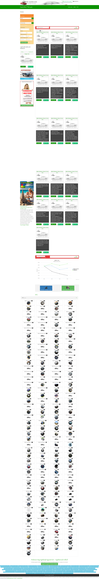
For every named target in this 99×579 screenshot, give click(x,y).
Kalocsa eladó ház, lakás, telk (26, 569)
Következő (30, 51)
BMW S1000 (56, 491)
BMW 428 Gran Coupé (56, 371)
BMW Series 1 (28, 523)
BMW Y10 (70, 540)
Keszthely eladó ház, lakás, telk (90, 568)
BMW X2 (28, 534)
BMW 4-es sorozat (56, 360)
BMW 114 (42, 300)
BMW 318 (56, 338)
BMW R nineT (56, 485)
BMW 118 (70, 300)
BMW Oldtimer (42, 485)
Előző (23, 51)
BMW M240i (70, 474)
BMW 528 (42, 393)
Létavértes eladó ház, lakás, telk (36, 569)
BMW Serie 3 (28, 513)
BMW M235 (56, 474)
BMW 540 (56, 398)
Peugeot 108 (27, 53)
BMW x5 (70, 534)
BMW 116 (56, 300)
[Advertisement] (27, 143)
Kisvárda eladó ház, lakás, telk (47, 572)
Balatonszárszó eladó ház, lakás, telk (11, 570)
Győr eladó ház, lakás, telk (75, 565)
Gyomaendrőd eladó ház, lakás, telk (47, 569)
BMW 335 (56, 355)
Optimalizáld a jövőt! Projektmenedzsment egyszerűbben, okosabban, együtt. (26, 207)
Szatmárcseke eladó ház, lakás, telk (7, 569)
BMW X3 (42, 534)
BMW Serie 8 (70, 518)
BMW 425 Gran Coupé (28, 371)
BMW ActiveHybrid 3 (56, 436)
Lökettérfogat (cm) (24, 37)
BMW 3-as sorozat (70, 333)
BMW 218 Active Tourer (70, 322)
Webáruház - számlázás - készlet (46, 289)
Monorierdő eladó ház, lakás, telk (18, 568)
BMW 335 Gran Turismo (70, 355)
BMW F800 (56, 453)
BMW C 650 (70, 442)
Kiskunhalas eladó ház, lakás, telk (32, 570)
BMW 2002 (28, 317)
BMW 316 (42, 338)
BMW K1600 (28, 469)
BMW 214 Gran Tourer (56, 317)
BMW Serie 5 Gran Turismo (70, 513)
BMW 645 (42, 415)
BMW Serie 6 (28, 518)
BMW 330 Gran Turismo (42, 355)
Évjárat (21, 30)
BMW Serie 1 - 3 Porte (56, 502)
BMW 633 (42, 409)
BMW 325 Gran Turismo (42, 349)
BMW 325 (28, 349)
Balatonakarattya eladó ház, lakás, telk (9, 572)
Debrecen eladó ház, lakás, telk (23, 565)
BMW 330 (28, 355)
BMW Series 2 (42, 523)
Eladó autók (70, 7)
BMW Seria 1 (70, 491)
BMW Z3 (42, 545)
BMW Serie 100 (56, 507)
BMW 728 (70, 420)
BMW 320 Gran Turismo (42, 344)
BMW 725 (56, 420)
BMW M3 (28, 480)
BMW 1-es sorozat (28, 300)
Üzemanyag (22, 27)
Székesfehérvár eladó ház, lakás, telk (49, 568)
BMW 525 (28, 393)
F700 (77, 7)
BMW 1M (56, 311)
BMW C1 (42, 447)
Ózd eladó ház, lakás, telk (41, 570)
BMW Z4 (56, 545)
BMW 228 (56, 333)
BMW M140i (28, 474)
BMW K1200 (56, 464)
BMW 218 (56, 322)
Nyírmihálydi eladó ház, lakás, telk (68, 573)
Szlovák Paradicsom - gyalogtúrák (68, 289)
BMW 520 (28, 387)
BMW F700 (42, 453)
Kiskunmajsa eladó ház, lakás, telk (88, 570)
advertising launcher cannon (11, 578)
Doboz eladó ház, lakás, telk (66, 569)
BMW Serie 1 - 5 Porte (70, 502)
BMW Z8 (28, 551)
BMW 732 (42, 425)
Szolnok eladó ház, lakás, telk (28, 568)
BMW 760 (56, 431)
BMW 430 (70, 371)
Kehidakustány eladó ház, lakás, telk (55, 565)
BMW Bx (56, 442)
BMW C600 (56, 447)
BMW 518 (70, 382)
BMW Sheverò (56, 529)
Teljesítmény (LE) (23, 34)
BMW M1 (56, 469)
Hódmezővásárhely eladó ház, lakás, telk (79, 568)
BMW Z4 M (70, 545)
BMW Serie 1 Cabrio (28, 507)
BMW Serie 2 (70, 507)
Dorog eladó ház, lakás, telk (68, 568)
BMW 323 (56, 344)
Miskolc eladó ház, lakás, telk (33, 565)
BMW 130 (70, 306)
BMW (75, 7)
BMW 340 (28, 360)
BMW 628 (70, 404)
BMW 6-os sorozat (56, 404)
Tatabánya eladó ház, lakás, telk (92, 569)
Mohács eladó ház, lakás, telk (30, 573)
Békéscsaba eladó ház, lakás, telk (91, 572)
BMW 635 (56, 409)
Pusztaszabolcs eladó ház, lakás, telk (79, 572)
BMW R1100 (70, 485)
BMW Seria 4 (56, 496)
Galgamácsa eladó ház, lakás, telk (60, 570)
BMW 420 (42, 366)
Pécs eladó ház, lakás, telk (14, 565)
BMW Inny (70, 458)
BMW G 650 (70, 453)
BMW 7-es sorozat (42, 420)
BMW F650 (28, 453)
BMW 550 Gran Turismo (28, 404)
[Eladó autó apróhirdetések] (27, 73)
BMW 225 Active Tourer (42, 333)
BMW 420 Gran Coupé (56, 366)
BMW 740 (70, 425)
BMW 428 (42, 371)
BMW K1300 (70, 464)
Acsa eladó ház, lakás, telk (74, 569)
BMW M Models (42, 469)
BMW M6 (28, 485)
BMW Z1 (28, 545)
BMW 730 (28, 425)
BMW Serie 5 (56, 513)
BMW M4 (42, 480)
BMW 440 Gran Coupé (28, 382)
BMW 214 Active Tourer (42, 317)
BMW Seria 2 (28, 496)
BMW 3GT (42, 360)
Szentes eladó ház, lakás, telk (49, 573)
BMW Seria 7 (42, 502)
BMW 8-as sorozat (70, 431)
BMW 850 (42, 436)
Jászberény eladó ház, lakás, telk (22, 570)
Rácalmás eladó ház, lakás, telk (39, 573)
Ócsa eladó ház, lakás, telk (29, 572)
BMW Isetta (28, 464)
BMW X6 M (56, 540)
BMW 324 (70, 344)
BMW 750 (42, 431)
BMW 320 (28, 344)
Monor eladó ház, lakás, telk (59, 568)
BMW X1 (70, 529)
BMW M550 (70, 480)
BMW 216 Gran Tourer (42, 322)
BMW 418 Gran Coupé (28, 366)
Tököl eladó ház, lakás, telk (58, 573)
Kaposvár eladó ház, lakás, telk (37, 572)
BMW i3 (42, 458)
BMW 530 (56, 393)
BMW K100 (42, 464)
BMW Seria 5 (70, 496)
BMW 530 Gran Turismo (70, 393)
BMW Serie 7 (56, 518)
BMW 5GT (42, 404)
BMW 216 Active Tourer (28, 322)
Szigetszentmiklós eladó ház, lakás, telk (43, 565)
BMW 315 (28, 338)
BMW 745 (28, 431)
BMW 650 (56, 415)
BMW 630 (28, 409)
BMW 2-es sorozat (70, 311)
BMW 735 (56, 425)
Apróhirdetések (26, 78)
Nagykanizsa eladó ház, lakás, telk (38, 568)
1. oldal (76, 27)
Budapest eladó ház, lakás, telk (4, 565)
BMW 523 (56, 387)
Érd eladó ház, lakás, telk (69, 570)
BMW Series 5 (28, 529)
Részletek (31, 66)
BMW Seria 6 (28, 502)
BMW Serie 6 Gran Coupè (42, 518)
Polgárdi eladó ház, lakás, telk (8, 568)
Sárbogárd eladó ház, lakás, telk (57, 572)
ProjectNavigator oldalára (24, 224)
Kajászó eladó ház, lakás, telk (78, 570)
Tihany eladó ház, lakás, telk (17, 569)
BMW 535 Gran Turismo (42, 398)
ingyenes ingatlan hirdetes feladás (49, 564)
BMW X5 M (28, 540)
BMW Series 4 (70, 523)
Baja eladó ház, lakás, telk (83, 569)
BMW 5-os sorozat (42, 382)
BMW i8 (56, 458)
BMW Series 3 (56, 523)
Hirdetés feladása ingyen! (67, 1)
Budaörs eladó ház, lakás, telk (19, 572)
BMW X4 (56, 534)
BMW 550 (70, 398)
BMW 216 (70, 317)
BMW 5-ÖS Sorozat (56, 382)
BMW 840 (28, 436)
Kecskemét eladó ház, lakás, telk (65, 565)
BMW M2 (42, 474)
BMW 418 (70, 360)
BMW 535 (28, 398)
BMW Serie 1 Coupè (42, 507)
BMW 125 (56, 306)
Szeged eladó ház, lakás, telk (94, 565)
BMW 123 (42, 306)
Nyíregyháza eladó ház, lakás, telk (84, 565)
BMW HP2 (28, 458)
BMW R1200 (42, 491)
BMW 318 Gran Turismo (70, 338)
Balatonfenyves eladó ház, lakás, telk (68, 572)
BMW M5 (56, 480)
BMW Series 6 (42, 529)
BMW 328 (56, 349)
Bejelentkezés (76, 1)
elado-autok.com (30, 2)
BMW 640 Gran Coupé (28, 415)
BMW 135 (28, 311)
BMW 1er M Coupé (42, 311)
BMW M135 (70, 469)
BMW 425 (70, 366)
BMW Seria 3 (42, 496)
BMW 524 (70, 387)
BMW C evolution (28, 447)
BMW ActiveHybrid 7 (28, 442)
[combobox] (26, 18)
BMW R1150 (28, 491)
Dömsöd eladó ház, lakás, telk (50, 570)
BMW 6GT (28, 420)
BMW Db (70, 447)
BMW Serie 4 (42, 513)
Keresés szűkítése (24, 42)
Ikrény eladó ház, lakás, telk (57, 569)
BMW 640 (70, 409)
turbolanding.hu (19, 578)
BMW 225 (28, 333)
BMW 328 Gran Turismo (70, 349)
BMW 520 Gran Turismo (42, 387)
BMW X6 (42, 540)
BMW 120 (28, 306)
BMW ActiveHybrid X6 (42, 442)
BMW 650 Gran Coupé (70, 415)
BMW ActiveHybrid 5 (70, 436)
